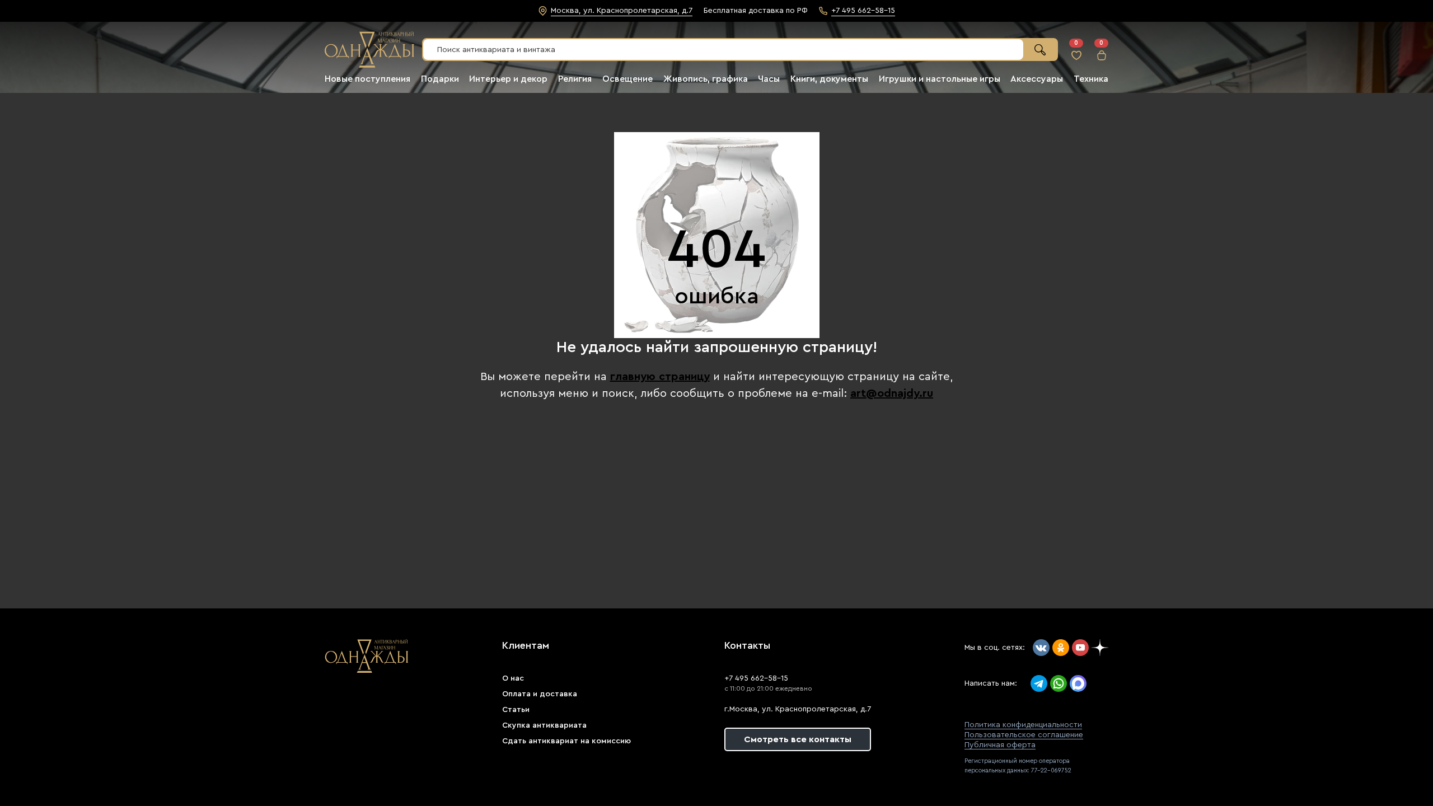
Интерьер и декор (508, 78)
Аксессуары (1036, 78)
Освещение (627, 78)
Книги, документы (829, 78)
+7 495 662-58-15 (756, 678)
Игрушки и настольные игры (939, 78)
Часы (769, 78)
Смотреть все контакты (797, 739)
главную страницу (660, 376)
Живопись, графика (705, 78)
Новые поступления (367, 78)
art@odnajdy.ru (891, 393)
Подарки (440, 78)
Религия (575, 78)
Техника (1091, 78)
